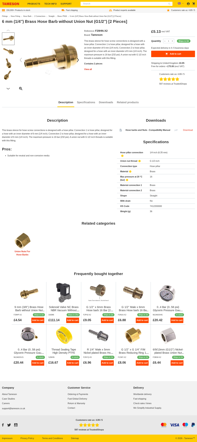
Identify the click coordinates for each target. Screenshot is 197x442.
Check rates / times (142, 403)
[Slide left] (78, 60)
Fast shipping (139, 399)
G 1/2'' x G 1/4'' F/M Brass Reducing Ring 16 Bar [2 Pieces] (133, 352)
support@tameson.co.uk (13, 408)
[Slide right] (21, 60)
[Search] (170, 4)
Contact (71, 408)
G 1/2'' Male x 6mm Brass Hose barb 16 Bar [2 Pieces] (133, 310)
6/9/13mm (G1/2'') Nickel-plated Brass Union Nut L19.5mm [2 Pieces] (168, 352)
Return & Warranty (76, 403)
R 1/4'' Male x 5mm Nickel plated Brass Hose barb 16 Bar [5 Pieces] (98, 352)
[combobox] (127, 4)
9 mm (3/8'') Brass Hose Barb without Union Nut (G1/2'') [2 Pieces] (28, 310)
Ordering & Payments (78, 394)
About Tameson (9, 394)
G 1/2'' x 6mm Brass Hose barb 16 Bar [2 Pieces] (98, 310)
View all (88, 69)
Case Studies (8, 399)
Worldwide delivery (142, 394)
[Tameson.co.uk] (10, 4)
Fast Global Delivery (77, 399)
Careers (6, 403)
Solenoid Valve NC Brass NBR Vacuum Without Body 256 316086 (64, 310)
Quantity (156, 41)
